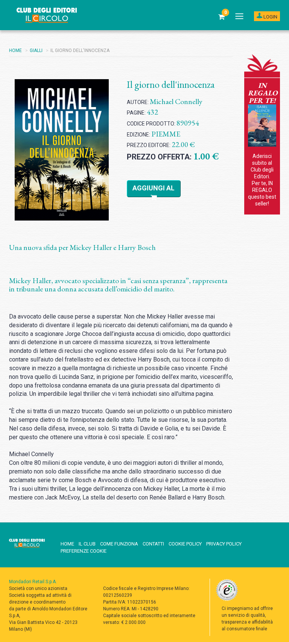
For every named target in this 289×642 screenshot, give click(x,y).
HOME (15, 50)
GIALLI (36, 50)
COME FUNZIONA (119, 544)
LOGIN (269, 17)
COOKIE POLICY (185, 544)
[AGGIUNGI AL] (154, 197)
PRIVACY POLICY (224, 544)
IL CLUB (87, 544)
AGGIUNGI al (153, 188)
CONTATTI (153, 544)
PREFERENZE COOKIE (83, 551)
